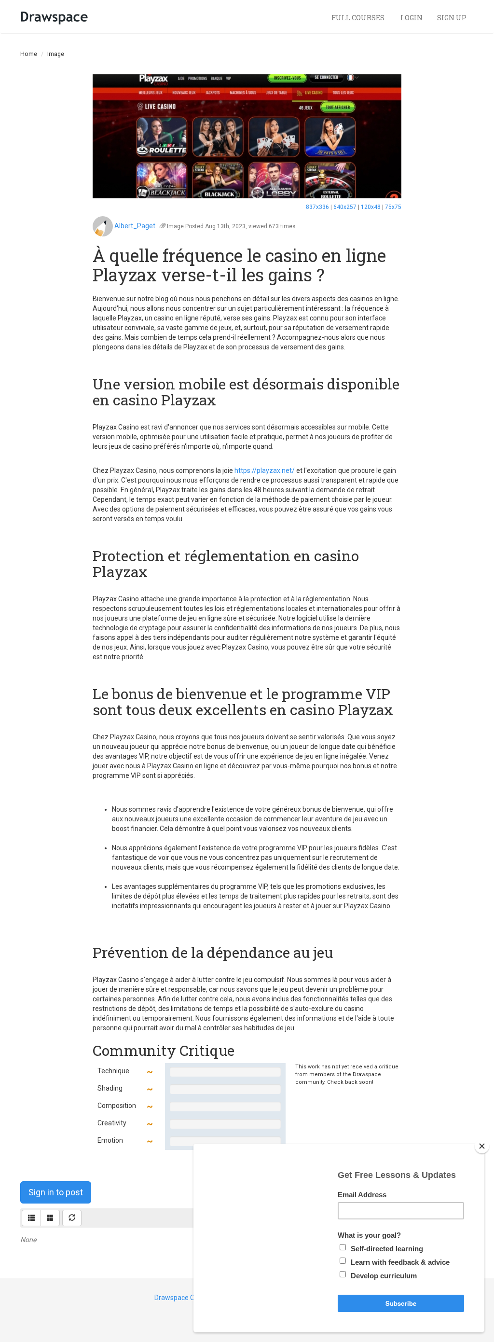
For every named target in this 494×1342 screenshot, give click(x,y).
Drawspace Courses (184, 1297)
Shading (110, 1088)
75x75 (393, 207)
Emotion (110, 1140)
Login (411, 17)
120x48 (371, 207)
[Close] (482, 1146)
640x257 (345, 207)
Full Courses (358, 17)
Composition (116, 1105)
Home (28, 53)
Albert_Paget (134, 226)
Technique (113, 1071)
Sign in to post (55, 1192)
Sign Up (452, 17)
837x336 (317, 207)
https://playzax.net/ (264, 470)
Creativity (111, 1123)
